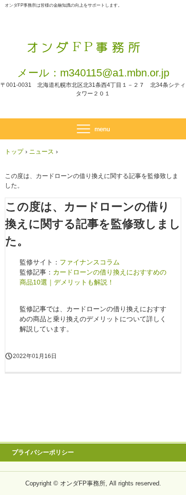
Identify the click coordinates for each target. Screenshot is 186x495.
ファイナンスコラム (90, 262)
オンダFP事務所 (93, 42)
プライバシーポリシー (43, 452)
